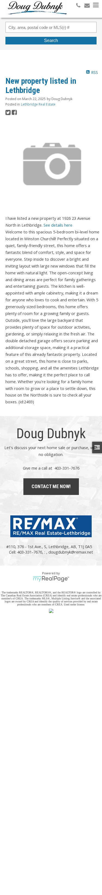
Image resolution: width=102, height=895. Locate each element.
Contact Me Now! (51, 486)
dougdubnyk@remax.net (70, 552)
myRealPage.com (51, 579)
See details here (58, 225)
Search (51, 40)
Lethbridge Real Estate (38, 104)
